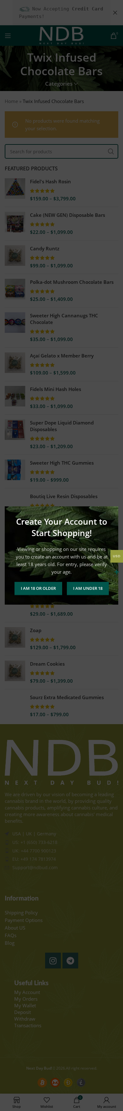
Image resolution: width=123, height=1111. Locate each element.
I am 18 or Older (38, 588)
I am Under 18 (87, 588)
